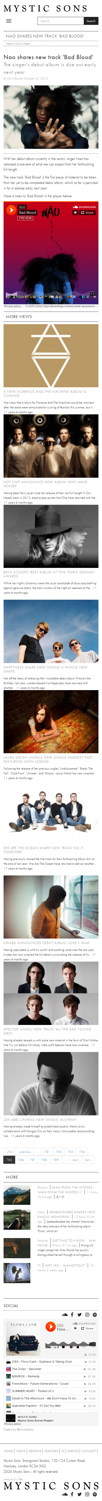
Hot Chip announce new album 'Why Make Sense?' (46, 484)
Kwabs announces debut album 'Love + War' (47, 942)
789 (56, 1160)
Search (91, 21)
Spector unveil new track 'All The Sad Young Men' (48, 1031)
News (10, 43)
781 (47, 1152)
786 (21, 1160)
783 (70, 1152)
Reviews (35, 1451)
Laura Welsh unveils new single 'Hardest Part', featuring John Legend (49, 759)
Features (51, 1451)
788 (44, 1160)
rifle (20, 1479)
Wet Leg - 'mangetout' (65, 1265)
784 (82, 1152)
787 (32, 1160)
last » (88, 1160)
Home (8, 1451)
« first (10, 1152)
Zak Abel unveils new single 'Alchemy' (40, 1119)
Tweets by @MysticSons (19, 1429)
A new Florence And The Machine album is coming (45, 393)
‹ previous (25, 1152)
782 (59, 1152)
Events (73, 1451)
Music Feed (22, 43)
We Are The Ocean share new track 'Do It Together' (43, 850)
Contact (89, 1451)
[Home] (45, 8)
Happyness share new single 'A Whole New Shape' (46, 669)
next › (75, 1160)
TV (63, 1451)
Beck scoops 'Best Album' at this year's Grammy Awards (49, 574)
